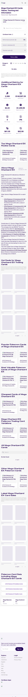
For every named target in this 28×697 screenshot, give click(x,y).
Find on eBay (14, 57)
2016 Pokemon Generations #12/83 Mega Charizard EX (14, 250)
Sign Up (19, 649)
